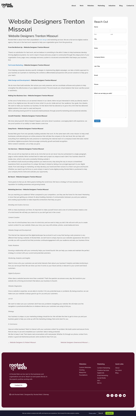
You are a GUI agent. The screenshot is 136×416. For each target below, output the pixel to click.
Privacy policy (92, 413)
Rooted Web (38, 394)
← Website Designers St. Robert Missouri (22, 342)
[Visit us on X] (120, 395)
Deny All (101, 413)
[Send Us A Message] (125, 395)
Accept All (109, 413)
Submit (97, 121)
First (95, 34)
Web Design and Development (19, 80)
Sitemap (46, 394)
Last (112, 34)
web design (43, 40)
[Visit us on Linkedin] (116, 395)
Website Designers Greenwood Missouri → (75, 342)
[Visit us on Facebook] (108, 395)
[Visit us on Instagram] (112, 395)
